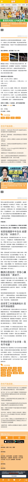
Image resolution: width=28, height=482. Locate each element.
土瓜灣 (18, 118)
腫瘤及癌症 (4, 458)
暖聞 (14, 447)
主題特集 (14, 4)
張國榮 (15, 373)
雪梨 (20, 368)
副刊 (23, 4)
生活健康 (15, 456)
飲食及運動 (9, 456)
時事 (19, 4)
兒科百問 (20, 458)
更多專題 (18, 459)
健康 (2, 4)
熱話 (10, 447)
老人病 (8, 459)
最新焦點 (3, 447)
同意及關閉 (14, 476)
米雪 (20, 370)
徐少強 (3, 370)
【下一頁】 (9, 105)
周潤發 (21, 373)
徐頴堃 (9, 373)
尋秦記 (3, 375)
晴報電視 (8, 4)
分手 (15, 368)
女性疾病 (3, 459)
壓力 (10, 368)
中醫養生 (20, 456)
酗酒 (9, 370)
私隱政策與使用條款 (13, 473)
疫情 (8, 118)
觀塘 (3, 118)
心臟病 (14, 370)
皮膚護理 (13, 459)
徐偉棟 (3, 373)
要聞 (7, 447)
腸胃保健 (15, 458)
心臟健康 (9, 458)
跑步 (13, 118)
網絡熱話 (4, 368)
